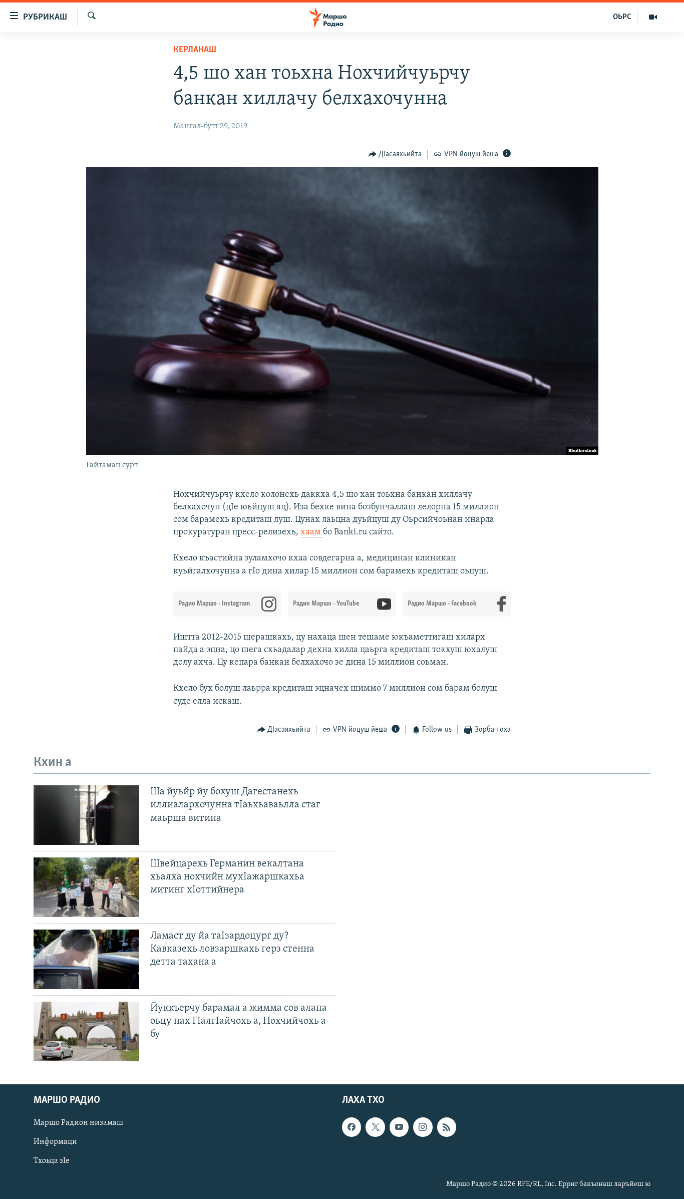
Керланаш (194, 50)
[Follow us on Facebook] (351, 1126)
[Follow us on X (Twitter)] (375, 1126)
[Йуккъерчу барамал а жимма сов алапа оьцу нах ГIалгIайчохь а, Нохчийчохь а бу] (86, 1031)
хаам (311, 532)
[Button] (395, 154)
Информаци (55, 1142)
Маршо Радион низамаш (78, 1123)
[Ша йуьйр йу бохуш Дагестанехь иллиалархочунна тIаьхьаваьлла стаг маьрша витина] (86, 815)
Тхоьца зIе (52, 1161)
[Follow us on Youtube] (399, 1126)
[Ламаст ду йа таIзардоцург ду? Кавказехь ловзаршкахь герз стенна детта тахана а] (86, 959)
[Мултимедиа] (653, 17)
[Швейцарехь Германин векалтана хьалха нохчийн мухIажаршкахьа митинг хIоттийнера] (86, 887)
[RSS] (446, 1126)
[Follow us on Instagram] (422, 1126)
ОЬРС (622, 17)
